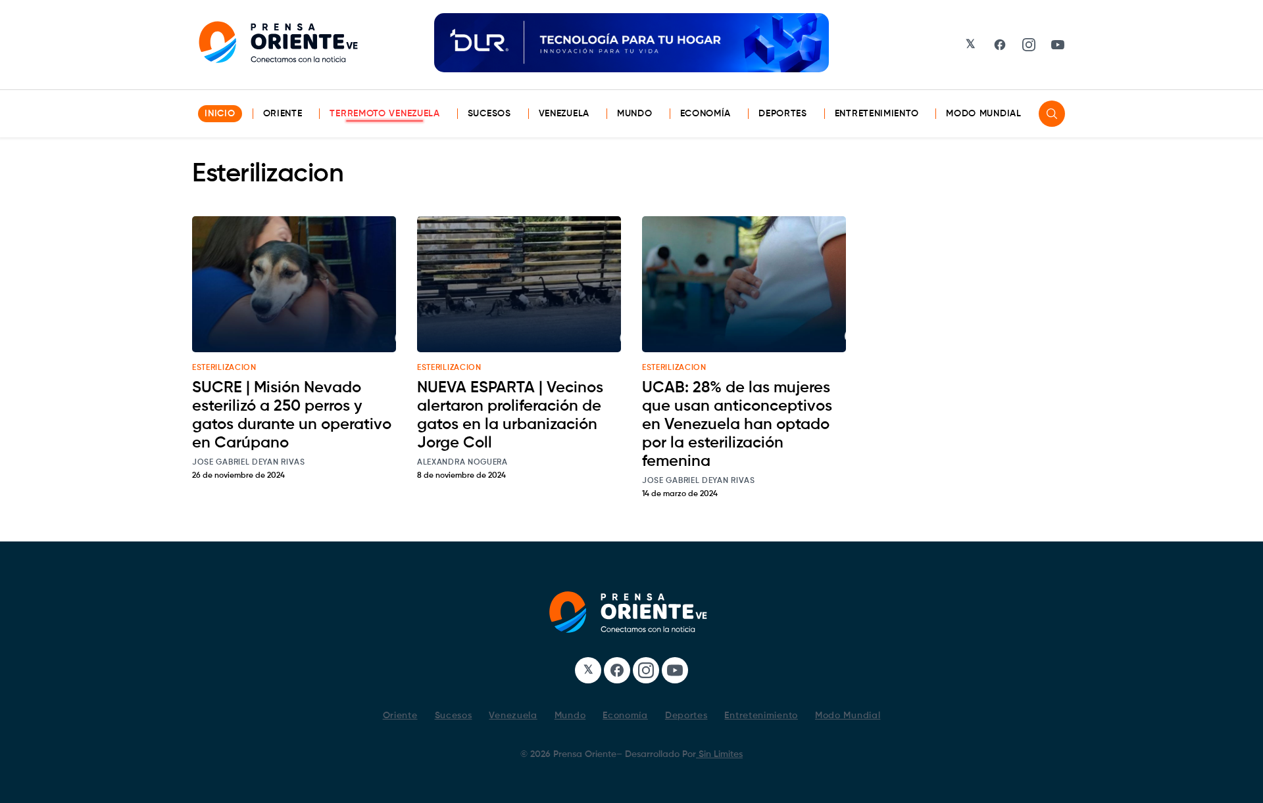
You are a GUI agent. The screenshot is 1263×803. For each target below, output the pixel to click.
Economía (705, 113)
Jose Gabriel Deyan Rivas (248, 463)
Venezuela (564, 113)
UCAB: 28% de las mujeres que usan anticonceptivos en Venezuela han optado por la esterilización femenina (737, 424)
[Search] (1052, 114)
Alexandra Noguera (462, 463)
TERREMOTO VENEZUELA (384, 113)
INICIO (220, 113)
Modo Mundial (983, 113)
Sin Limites (719, 754)
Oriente (283, 113)
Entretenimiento (877, 113)
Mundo (635, 113)
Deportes (782, 113)
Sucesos (489, 113)
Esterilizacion (224, 368)
